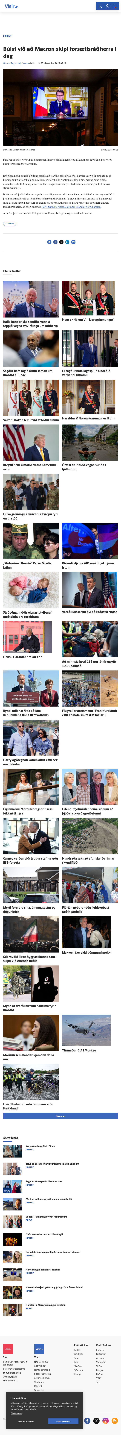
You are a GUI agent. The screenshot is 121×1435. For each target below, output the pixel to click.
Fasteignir (101, 1354)
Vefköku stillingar (26, 1421)
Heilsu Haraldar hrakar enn (22, 657)
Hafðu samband (42, 1370)
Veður (99, 1366)
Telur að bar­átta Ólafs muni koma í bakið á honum (52, 1164)
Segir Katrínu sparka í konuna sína (44, 1182)
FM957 (99, 1374)
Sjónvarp (78, 1370)
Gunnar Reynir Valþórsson (16, 63)
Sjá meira (60, 1116)
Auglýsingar (40, 1366)
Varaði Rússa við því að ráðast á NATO (89, 612)
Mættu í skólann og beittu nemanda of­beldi (49, 1199)
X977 (98, 1378)
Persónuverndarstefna (14, 1369)
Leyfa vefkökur (63, 1421)
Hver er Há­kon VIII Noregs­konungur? (88, 320)
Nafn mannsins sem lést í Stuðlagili (44, 1234)
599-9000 (12, 1381)
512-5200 (43, 1362)
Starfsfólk (39, 1382)
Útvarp (77, 1374)
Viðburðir (101, 1362)
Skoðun (78, 1366)
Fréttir (77, 1350)
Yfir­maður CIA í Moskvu (79, 1050)
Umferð (38, 1386)
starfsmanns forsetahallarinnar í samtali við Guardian (71, 206)
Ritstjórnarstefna (42, 1374)
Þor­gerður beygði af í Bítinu (40, 1146)
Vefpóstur (39, 1390)
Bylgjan (100, 1370)
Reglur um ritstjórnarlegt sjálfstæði (15, 1363)
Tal (97, 1382)
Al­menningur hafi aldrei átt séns (43, 1270)
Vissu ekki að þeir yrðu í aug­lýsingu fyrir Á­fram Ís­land (54, 1287)
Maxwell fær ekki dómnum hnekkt (86, 952)
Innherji (100, 1350)
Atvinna (100, 1358)
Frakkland (10, 224)
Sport (76, 1358)
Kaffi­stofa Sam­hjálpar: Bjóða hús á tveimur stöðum (53, 1252)
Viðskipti (78, 1354)
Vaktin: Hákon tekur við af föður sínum (31, 420)
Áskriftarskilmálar (42, 1378)
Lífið (76, 1362)
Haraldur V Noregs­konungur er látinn (88, 418)
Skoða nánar (16, 1413)
